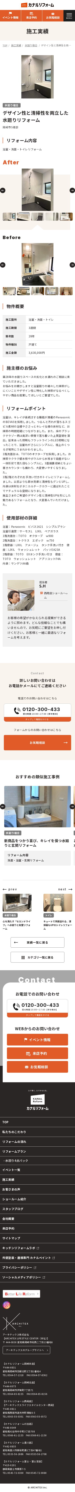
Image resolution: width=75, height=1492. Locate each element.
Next (72, 190)
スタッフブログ (12, 1209)
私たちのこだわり (14, 1132)
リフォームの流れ (14, 1142)
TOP (5, 45)
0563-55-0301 (16, 1416)
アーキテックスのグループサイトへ (25, 1350)
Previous (2, 190)
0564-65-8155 (16, 1393)
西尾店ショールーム (55, 595)
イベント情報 (10, 17)
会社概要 (8, 1219)
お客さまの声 (11, 1189)
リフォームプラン (14, 1151)
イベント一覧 (11, 1170)
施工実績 (16, 45)
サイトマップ (11, 1238)
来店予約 (31, 17)
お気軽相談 (53, 17)
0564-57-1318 (16, 1375)
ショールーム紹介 (14, 1199)
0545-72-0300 (16, 1472)
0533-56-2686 (16, 1454)
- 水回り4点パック (15, 1161)
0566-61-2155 (16, 1435)
